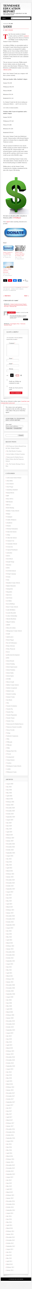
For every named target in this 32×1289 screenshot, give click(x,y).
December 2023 (10, 880)
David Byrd (9, 559)
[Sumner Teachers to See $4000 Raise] (8, 248)
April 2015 (9, 1189)
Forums (8, 577)
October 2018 (10, 1063)
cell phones (9, 523)
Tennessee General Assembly (14, 727)
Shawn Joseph (10, 682)
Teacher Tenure (10, 718)
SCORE (8, 679)
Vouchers (8, 763)
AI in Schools (10, 484)
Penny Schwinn (10, 646)
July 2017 (9, 1108)
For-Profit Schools (11, 571)
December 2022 (10, 916)
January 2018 (9, 1090)
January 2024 (9, 877)
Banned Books (10, 493)
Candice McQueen (11, 520)
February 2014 (10, 1231)
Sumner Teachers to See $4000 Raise (7, 253)
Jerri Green (9, 598)
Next (26, 296)
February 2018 (10, 1087)
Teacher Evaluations (11, 706)
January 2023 (9, 913)
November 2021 (10, 955)
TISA (7, 739)
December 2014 (10, 1201)
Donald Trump (10, 562)
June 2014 (9, 1219)
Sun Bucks (9, 700)
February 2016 (10, 1159)
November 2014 (10, 1204)
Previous (7, 296)
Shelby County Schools (12, 685)
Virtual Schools (10, 760)
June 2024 (9, 862)
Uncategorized (10, 757)
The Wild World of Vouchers (14, 451)
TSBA (8, 748)
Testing (8, 733)
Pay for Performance (11, 643)
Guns (7, 580)
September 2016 (10, 1138)
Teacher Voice (10, 721)
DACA (8, 556)
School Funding (10, 664)
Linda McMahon (10, 610)
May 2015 (9, 1186)
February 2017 (10, 1123)
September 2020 (10, 994)
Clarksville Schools (11, 532)
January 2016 (9, 1162)
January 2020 (9, 1018)
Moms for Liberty (11, 628)
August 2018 (9, 1069)
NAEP (8, 634)
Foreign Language (11, 574)
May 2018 (9, 1078)
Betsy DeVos (9, 499)
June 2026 (9, 790)
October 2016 (10, 1135)
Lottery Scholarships (11, 616)
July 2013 (9, 1252)
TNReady (9, 745)
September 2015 (10, 1174)
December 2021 (10, 952)
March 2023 (9, 907)
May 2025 (9, 829)
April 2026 (9, 796)
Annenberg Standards (12, 490)
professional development (13, 655)
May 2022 (9, 937)
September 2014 (10, 1210)
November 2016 (10, 1132)
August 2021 (9, 964)
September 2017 (10, 1102)
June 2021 (9, 967)
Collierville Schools (11, 538)
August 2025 (9, 820)
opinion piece (9, 637)
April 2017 (9, 1117)
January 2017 (9, 1126)
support (8, 221)
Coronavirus (9, 547)
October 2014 (10, 1207)
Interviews (9, 595)
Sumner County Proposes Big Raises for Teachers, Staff (19, 254)
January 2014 (9, 1234)
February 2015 (10, 1195)
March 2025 (9, 835)
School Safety (10, 673)
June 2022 (9, 934)
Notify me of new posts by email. (16, 388)
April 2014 (9, 1225)
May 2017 (9, 1114)
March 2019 (9, 1048)
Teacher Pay (18, 287)
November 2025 (10, 811)
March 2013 (9, 1264)
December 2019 (10, 1021)
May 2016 (9, 1150)
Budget (8, 514)
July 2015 (9, 1180)
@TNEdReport (17, 218)
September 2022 (10, 925)
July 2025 (9, 823)
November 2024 (10, 847)
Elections (8, 565)
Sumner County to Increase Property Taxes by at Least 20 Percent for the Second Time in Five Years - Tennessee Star (15, 305)
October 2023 (10, 886)
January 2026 (9, 805)
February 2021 (10, 979)
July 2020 (9, 1000)
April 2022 (9, 940)
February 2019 (10, 1051)
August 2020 (9, 997)
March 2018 (9, 1084)
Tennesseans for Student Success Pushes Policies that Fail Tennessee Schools (15, 459)
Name (11, 358)
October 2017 (10, 1099)
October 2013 (10, 1243)
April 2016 (9, 1153)
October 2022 (10, 922)
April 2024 (9, 868)
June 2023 (9, 898)
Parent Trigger (10, 640)
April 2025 (9, 832)
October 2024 (10, 850)
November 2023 (10, 883)
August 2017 (9, 1105)
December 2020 (10, 985)
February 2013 (10, 1267)
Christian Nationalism (12, 529)
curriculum (9, 553)
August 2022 (9, 928)
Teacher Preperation (11, 715)
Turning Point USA (11, 751)
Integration (9, 592)
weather (8, 769)
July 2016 (9, 1144)
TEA (7, 703)
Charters (8, 526)
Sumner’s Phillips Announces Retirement (7, 270)
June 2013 (9, 1255)
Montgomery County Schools (14, 631)
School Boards (10, 661)
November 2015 (10, 1168)
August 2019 (9, 1033)
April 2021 (9, 973)
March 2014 (9, 1228)
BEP (7, 496)
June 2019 (9, 1039)
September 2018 (10, 1066)
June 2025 (9, 826)
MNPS (8, 625)
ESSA (8, 568)
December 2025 (10, 808)
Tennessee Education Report (11, 8)
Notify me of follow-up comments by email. (15, 382)
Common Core (10, 541)
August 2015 (9, 1177)
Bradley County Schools (12, 511)
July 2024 (9, 859)
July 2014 (9, 1216)
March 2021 (9, 976)
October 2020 (10, 991)
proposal (26, 36)
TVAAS (8, 754)
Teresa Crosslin (10, 730)
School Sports (10, 676)
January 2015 (9, 1198)
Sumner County (10, 697)
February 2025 (10, 838)
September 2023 (10, 889)
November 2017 (10, 1096)
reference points (7, 69)
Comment (12, 343)
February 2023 (10, 910)
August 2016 (9, 1141)
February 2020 (10, 1015)
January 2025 (9, 841)
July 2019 (9, 1036)
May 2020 (9, 1006)
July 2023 (9, 895)
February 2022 (10, 946)
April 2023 (9, 904)
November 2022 (10, 919)
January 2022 (9, 949)
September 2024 (10, 853)
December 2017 (10, 1093)
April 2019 (9, 1045)
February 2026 (10, 802)
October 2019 (10, 1027)
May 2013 (9, 1258)
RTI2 (7, 658)
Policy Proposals (10, 649)
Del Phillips (6, 289)
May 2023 (9, 901)
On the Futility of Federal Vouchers (15, 454)
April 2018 (9, 1081)
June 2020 (9, 1003)
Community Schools (11, 544)
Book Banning (10, 508)
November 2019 (10, 1024)
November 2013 (10, 1240)
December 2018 (10, 1057)
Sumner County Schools (17, 289)
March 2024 (9, 871)
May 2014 (9, 1222)
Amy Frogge (9, 487)
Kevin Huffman (10, 604)
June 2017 (9, 1111)
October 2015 (10, 1171)
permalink (13, 290)
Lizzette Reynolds (11, 613)
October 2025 (10, 814)
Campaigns (9, 517)
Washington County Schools (13, 766)
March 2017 (9, 1120)
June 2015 (9, 1183)
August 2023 (9, 892)
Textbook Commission (12, 736)
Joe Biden (9, 601)
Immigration (9, 589)
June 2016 (9, 1147)
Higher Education (11, 586)
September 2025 (10, 817)
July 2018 (9, 1072)
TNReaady (9, 742)
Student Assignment (11, 688)
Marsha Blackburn (11, 619)
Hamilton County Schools (13, 583)
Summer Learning (11, 694)
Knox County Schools (12, 607)
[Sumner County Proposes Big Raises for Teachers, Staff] (20, 248)
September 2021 (10, 961)
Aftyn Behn (9, 480)
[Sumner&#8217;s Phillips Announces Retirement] (8, 265)
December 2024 (10, 844)
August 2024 (9, 856)
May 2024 (9, 865)
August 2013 (9, 1249)
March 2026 (9, 799)
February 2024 (10, 874)
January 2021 (9, 982)
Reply (25, 319)
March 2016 (9, 1156)
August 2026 (9, 784)
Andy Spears (9, 30)
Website (11, 369)
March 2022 (9, 943)
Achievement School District (13, 477)
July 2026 (9, 787)
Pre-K (8, 652)
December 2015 (10, 1165)
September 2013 (10, 1246)
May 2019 (9, 1042)
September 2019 (10, 1030)
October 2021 (10, 958)
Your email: (9, 424)
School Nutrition (10, 670)
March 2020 (9, 1012)
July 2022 (9, 931)
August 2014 (9, 1213)
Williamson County (11, 772)
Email (11, 363)
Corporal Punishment (11, 550)
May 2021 (9, 970)
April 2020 (9, 1009)
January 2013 (9, 1270)
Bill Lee (8, 505)
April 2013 (9, 1261)
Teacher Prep (9, 712)
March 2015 (9, 1192)
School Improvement (11, 667)
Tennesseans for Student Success (14, 724)
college (8, 535)
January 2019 (9, 1054)
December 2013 (10, 1237)
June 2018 (9, 1075)
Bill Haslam (9, 502)
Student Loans (10, 691)
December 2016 (10, 1129)
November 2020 (10, 988)
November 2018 (10, 1060)
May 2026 (9, 793)
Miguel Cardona (10, 622)
